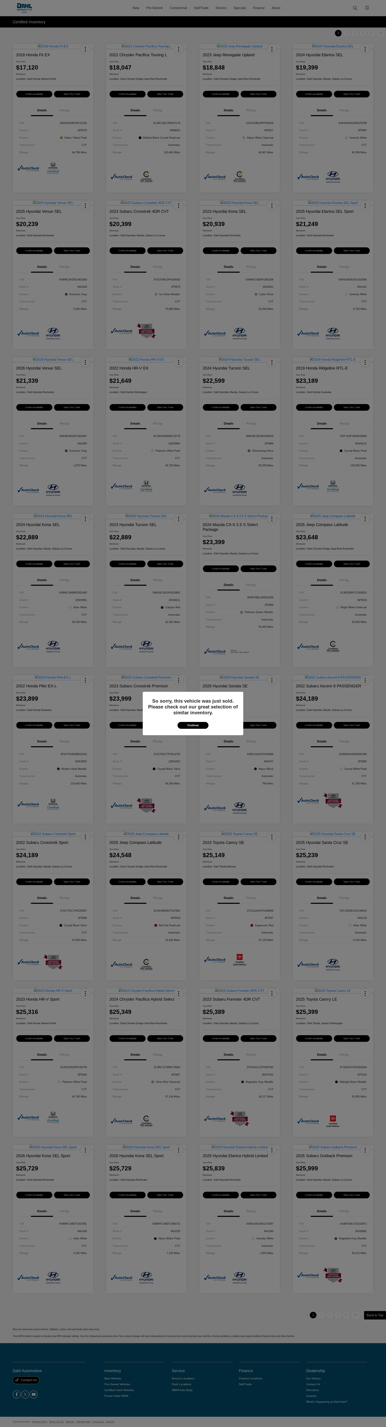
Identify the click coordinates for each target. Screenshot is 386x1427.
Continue (193, 725)
